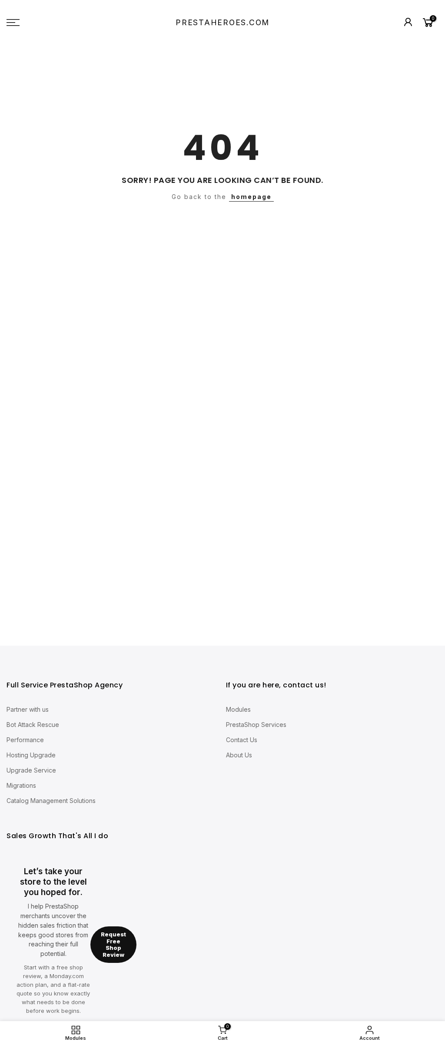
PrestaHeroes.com (222, 23)
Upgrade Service (31, 770)
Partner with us (28, 709)
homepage (251, 196)
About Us (239, 755)
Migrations (21, 785)
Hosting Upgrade (31, 755)
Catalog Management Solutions (51, 800)
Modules (238, 709)
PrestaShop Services (256, 724)
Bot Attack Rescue (33, 724)
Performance (25, 739)
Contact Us (241, 739)
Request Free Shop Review (113, 944)
